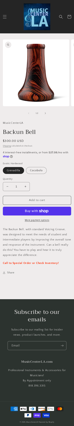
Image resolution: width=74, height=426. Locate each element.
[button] (5, 17)
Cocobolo (36, 170)
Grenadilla (13, 170)
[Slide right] (45, 113)
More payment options (37, 220)
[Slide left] (28, 113)
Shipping (7, 146)
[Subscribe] (62, 345)
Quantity (8, 179)
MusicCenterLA (32, 422)
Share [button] (10, 272)
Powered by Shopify (46, 422)
